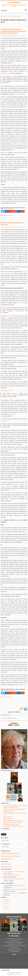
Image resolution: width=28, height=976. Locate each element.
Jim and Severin (7, 816)
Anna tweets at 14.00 (6, 390)
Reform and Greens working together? (13, 879)
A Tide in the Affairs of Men (10, 807)
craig (17, 35)
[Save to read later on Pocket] (15, 211)
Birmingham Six (22, 684)
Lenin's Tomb (6, 905)
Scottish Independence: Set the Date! (13, 820)
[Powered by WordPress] (20, 972)
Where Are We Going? (14, 947)
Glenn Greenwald (7, 901)
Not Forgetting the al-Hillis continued (13, 826)
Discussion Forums (6, 864)
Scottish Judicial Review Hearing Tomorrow (15, 805)
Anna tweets (4, 420)
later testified (11, 316)
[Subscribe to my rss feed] (1, 10)
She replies (12, 414)
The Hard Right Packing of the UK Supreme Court (14, 942)
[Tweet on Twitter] (3, 211)
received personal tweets (20, 144)
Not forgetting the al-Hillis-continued (11, 856)
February (16, 16)
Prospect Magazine (6, 73)
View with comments (6, 215)
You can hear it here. (20, 94)
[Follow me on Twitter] (5, 10)
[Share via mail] (23, 211)
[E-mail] (3, 10)
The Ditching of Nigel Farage (11, 824)
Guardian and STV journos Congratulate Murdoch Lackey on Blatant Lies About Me (13, 31)
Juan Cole (6, 903)
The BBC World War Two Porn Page (10, 853)
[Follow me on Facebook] (6, 10)
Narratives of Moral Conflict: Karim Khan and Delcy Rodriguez (14, 945)
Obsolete (5, 907)
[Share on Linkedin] (19, 211)
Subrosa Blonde (7, 909)
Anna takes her (21, 461)
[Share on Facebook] (7, 211)
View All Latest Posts (8, 208)
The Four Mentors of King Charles (12, 822)
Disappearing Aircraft (7, 859)
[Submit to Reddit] (11, 211)
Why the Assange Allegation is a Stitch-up (13, 223)
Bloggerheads (6, 899)
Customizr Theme (17, 974)
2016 (11, 16)
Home (2, 16)
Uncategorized (11, 35)
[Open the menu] (26, 10)
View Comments (21, 35)
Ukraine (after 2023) (14, 893)
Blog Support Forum (6, 866)
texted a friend (20, 302)
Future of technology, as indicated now (13, 871)
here (18, 268)
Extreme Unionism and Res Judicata (14, 949)
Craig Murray (14, 2)
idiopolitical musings (20, 885)
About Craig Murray (8, 818)
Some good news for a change (11, 875)
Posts (6, 16)
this (18, 169)
